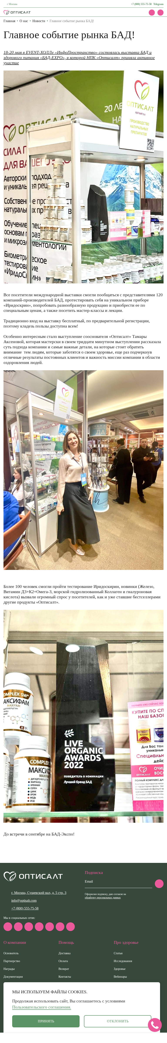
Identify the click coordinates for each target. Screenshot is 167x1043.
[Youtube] (60, 926)
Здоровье (119, 969)
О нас (24, 21)
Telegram (158, 4)
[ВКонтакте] (28, 926)
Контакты (64, 976)
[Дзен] (49, 926)
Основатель (10, 953)
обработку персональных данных (103, 897)
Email (89, 881)
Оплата (63, 961)
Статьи (118, 953)
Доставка (64, 953)
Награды (9, 969)
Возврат (63, 969)
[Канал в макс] (7, 926)
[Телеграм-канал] (18, 926)
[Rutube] (39, 926)
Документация (13, 976)
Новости (38, 21)
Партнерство (11, 961)
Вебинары (120, 976)
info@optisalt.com (24, 900)
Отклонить (118, 1021)
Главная (9, 21)
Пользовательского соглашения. (41, 1007)
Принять (46, 1021)
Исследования (123, 961)
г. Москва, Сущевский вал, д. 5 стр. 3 (38, 893)
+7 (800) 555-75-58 (141, 4)
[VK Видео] (70, 926)
